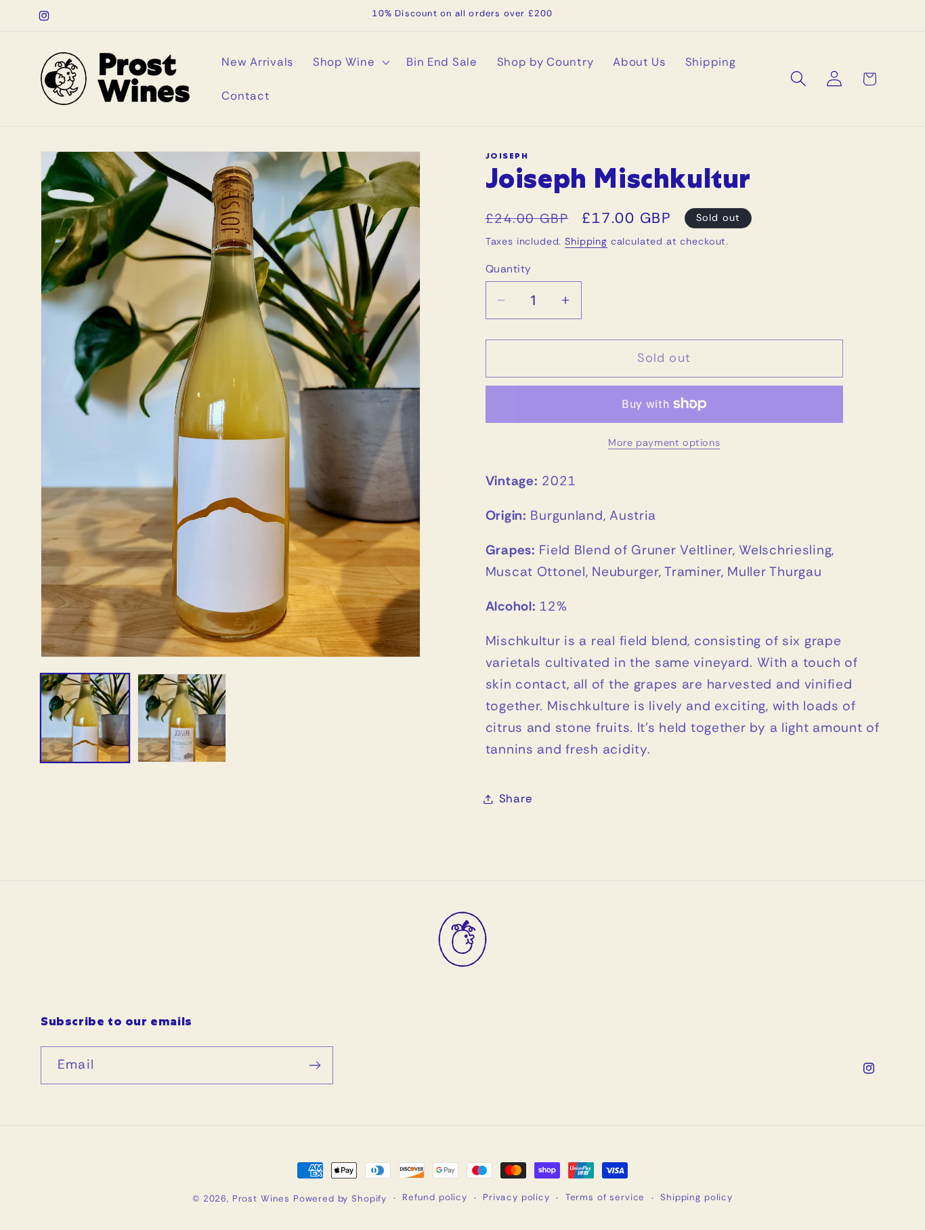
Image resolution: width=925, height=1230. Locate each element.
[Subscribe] (314, 1065)
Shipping (586, 241)
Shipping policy (696, 1197)
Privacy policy (516, 1197)
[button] (349, 62)
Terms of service (605, 1197)
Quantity (509, 269)
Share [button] (516, 798)
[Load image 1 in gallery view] (85, 718)
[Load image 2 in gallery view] (181, 718)
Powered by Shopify (340, 1198)
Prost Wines (261, 1198)
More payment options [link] (664, 442)
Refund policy (434, 1197)
